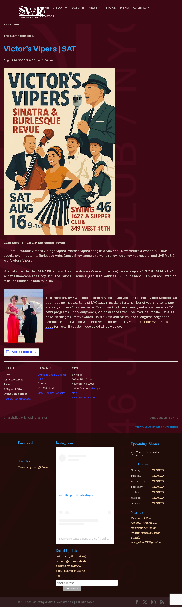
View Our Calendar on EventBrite (156, 426)
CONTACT (47, 16)
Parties (8, 399)
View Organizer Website (51, 393)
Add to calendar (22, 352)
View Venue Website (83, 397)
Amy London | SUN (162, 417)
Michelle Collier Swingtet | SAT (27, 417)
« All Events (12, 24)
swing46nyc (109, 538)
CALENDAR (141, 7)
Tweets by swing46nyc (33, 467)
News (93, 7)
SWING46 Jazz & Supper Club (78, 538)
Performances (22, 399)
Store (110, 7)
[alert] (147, 454)
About (58, 7)
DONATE (78, 7)
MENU (124, 7)
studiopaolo (85, 602)
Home (44, 7)
